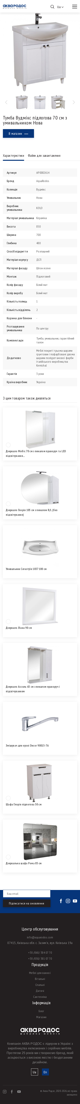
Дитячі (40, 991)
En (45, 1072)
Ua (34, 1072)
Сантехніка (40, 997)
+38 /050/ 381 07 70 (40, 958)
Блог (41, 1011)
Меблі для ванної (40, 973)
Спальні (40, 985)
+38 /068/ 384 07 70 (40, 952)
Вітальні (40, 979)
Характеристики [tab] (13, 155)
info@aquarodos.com (40, 937)
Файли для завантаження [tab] (44, 155)
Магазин (41, 1017)
